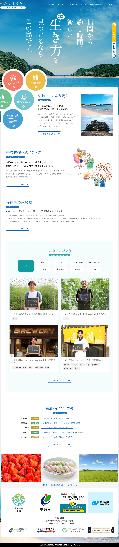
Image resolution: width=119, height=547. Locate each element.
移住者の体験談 (96, 4)
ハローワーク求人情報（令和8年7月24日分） (57, 437)
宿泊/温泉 (60, 269)
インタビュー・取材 (19, 367)
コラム (94, 269)
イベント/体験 (77, 262)
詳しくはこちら (49, 134)
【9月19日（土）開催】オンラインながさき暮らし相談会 (62, 432)
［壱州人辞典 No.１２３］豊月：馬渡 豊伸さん (83, 360)
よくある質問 (110, 4)
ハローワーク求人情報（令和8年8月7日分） (57, 428)
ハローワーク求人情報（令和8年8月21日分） (57, 418)
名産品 (77, 269)
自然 (60, 262)
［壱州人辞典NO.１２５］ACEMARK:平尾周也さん (84, 314)
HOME (44, 485)
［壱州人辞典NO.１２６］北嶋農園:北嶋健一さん (32, 314)
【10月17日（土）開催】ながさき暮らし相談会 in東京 (60, 423)
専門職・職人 (68, 368)
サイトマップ (72, 485)
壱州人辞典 (39, 367)
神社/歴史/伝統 (94, 262)
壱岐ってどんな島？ (57, 4)
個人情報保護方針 (57, 485)
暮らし (43, 262)
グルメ (43, 269)
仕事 (87, 365)
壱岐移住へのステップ (77, 4)
